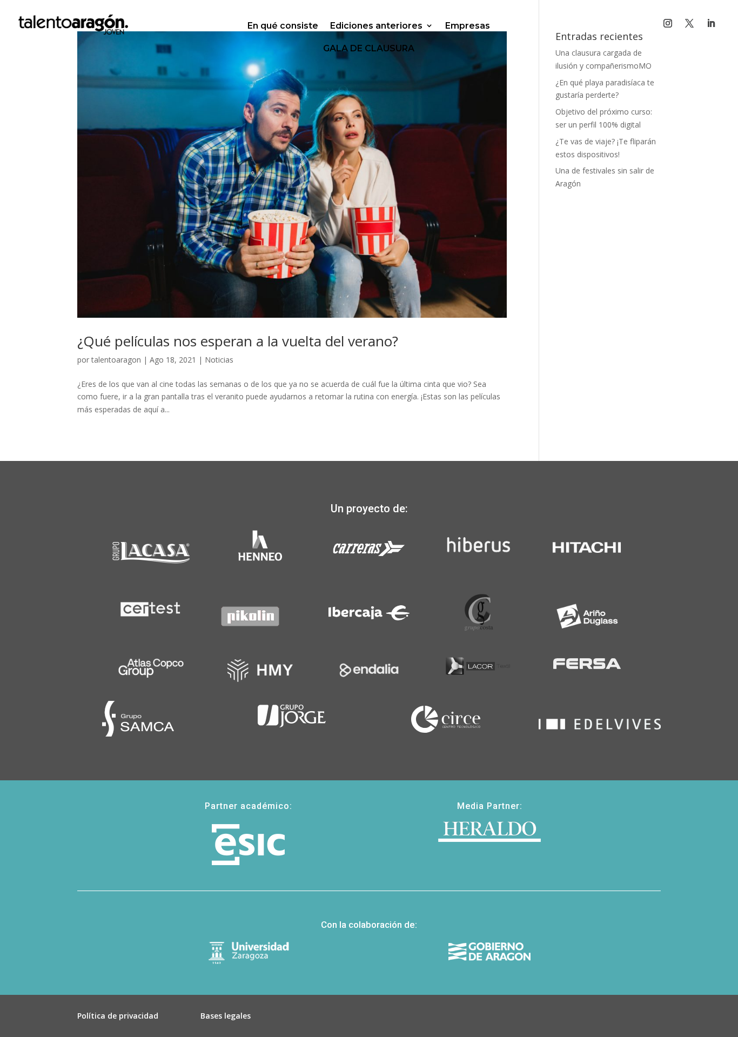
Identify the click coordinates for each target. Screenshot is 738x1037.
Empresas (467, 26)
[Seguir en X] (689, 23)
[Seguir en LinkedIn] (711, 23)
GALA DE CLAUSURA (368, 48)
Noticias (219, 359)
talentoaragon (116, 359)
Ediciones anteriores (376, 26)
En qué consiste (282, 26)
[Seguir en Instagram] (667, 23)
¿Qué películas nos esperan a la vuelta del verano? (237, 341)
